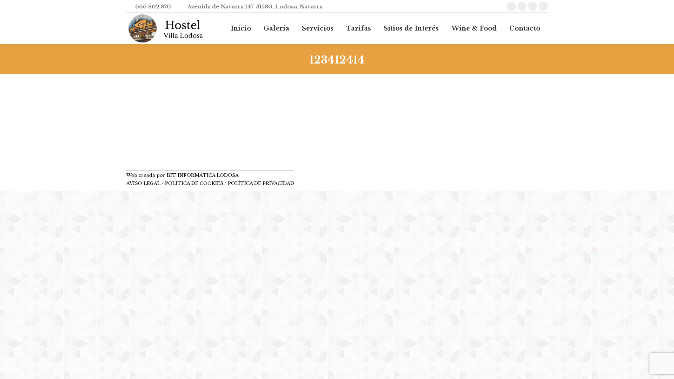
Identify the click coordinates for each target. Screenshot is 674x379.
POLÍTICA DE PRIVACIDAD (261, 183)
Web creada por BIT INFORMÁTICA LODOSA (182, 175)
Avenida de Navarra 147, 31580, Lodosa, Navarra (255, 6)
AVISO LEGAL (143, 183)
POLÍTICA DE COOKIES (194, 183)
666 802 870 (153, 6)
